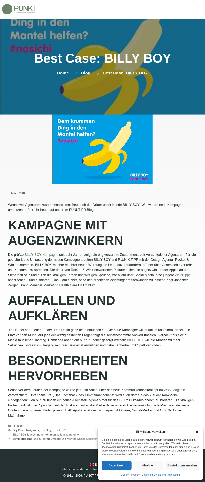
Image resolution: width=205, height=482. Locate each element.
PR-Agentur (31, 430)
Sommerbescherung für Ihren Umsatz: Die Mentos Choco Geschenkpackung (61, 438)
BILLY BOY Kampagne (41, 255)
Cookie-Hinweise (130, 474)
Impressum (174, 474)
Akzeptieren (116, 465)
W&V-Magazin (174, 390)
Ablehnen (148, 465)
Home (63, 73)
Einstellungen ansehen (182, 465)
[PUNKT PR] (19, 9)
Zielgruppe (183, 275)
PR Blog (17, 425)
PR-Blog (46, 430)
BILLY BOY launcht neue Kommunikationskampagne (45, 434)
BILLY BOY (135, 340)
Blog (85, 73)
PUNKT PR (60, 430)
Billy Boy (17, 430)
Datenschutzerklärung (154, 474)
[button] (197, 432)
